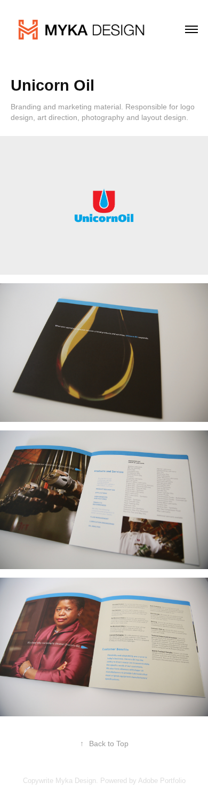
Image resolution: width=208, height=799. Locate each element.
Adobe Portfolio (162, 781)
